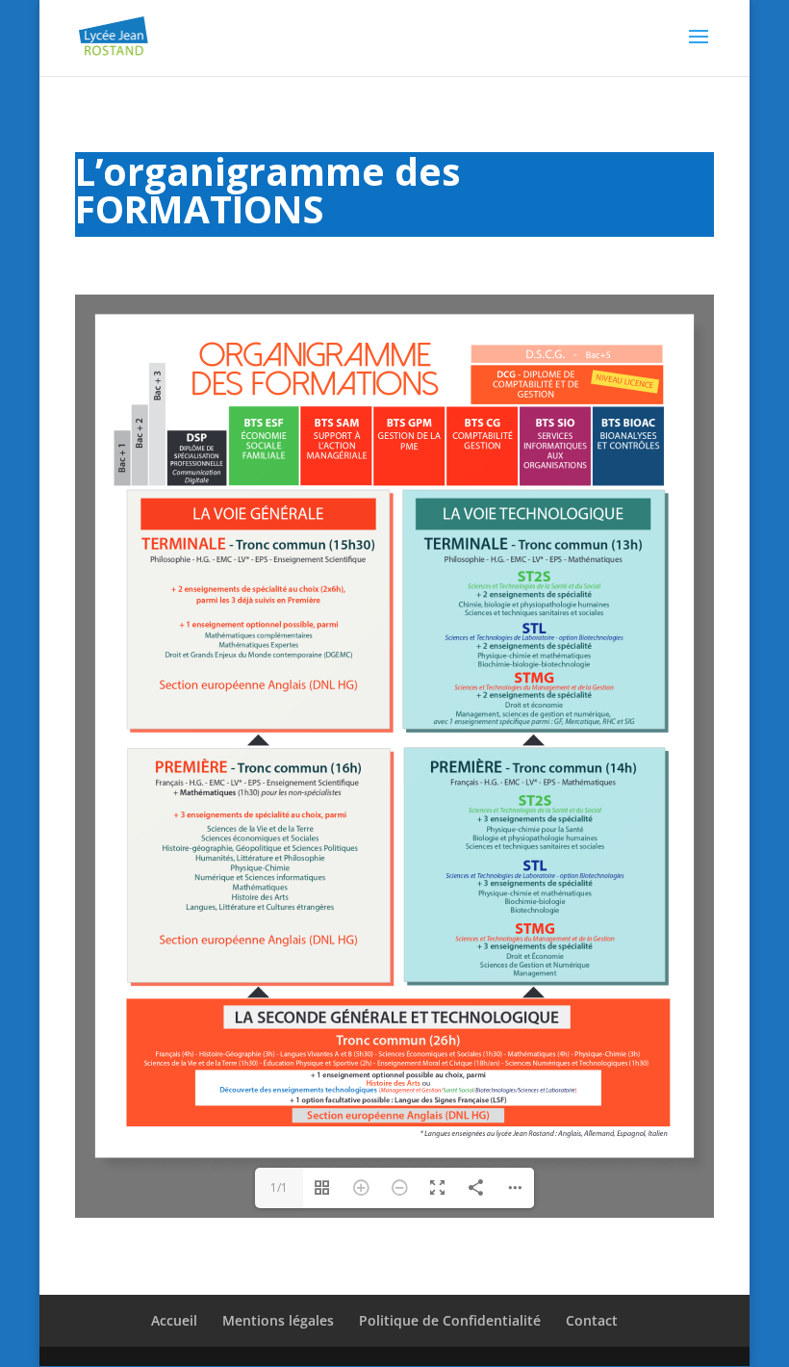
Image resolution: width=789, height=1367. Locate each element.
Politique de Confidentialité (450, 1320)
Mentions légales (278, 1320)
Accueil (174, 1320)
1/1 (279, 1187)
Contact (592, 1320)
